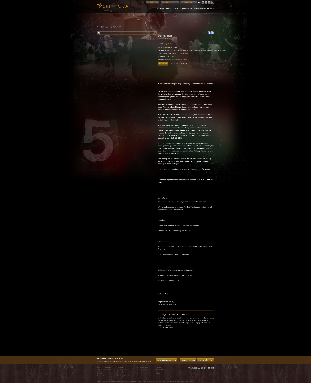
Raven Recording (142, 369)
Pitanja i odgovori (102, 376)
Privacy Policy (160, 369)
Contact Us (140, 376)
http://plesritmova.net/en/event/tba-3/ (176, 59)
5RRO (158, 373)
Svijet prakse (120, 371)
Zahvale (158, 367)
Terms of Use (160, 371)
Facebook (209, 32)
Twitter (212, 32)
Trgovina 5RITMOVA (198, 8)
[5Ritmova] (110, 6)
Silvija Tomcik (168, 44)
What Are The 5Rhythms (104, 369)
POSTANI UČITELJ (189, 2)
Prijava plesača (188, 360)
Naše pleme (120, 373)
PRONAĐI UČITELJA (169, 2)
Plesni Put (100, 373)
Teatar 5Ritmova (141, 371)
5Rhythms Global (122, 369)
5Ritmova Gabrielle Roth (167, 8)
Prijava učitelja (205, 360)
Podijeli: (204, 33)
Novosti (210, 8)
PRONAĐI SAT (152, 2)
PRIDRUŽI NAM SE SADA (166, 360)
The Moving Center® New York (125, 376)
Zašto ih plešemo (102, 371)
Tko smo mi (184, 8)
